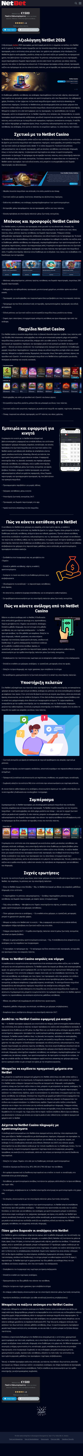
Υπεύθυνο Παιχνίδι (68, 1439)
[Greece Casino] (14, 3)
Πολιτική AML (55, 1439)
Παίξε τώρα (10, 30)
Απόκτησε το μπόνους (29, 30)
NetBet (15, 45)
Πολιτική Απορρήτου (16, 1439)
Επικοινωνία (45, 1439)
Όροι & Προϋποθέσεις (32, 1439)
